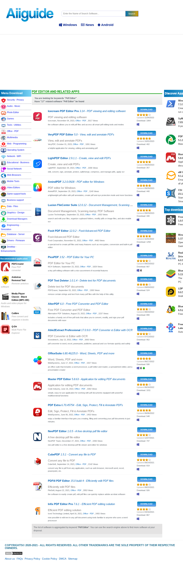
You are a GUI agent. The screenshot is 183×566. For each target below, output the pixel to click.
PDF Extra (85, 405)
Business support (15, 200)
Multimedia (12, 137)
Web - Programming (16, 143)
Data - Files (12, 206)
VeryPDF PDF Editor (81, 134)
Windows (70, 25)
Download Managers (17, 219)
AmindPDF (76, 181)
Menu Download (12, 93)
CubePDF (72, 454)
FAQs (20, 558)
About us (10, 558)
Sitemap (72, 558)
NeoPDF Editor (77, 431)
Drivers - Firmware (16, 240)
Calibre (15, 313)
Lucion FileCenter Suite (101, 205)
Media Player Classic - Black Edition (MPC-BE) (20, 296)
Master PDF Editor (86, 379)
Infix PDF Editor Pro (81, 504)
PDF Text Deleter (82, 280)
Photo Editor (13, 112)
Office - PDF (13, 131)
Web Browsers (14, 175)
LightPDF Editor (79, 158)
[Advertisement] (91, 61)
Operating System (15, 150)
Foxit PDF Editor (79, 230)
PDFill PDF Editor (81, 480)
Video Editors (13, 187)
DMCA (62, 558)
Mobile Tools (13, 181)
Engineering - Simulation (10, 227)
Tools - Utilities (14, 125)
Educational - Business (18, 162)
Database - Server (16, 234)
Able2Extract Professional (90, 330)
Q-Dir (14, 326)
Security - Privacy (15, 100)
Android (107, 25)
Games (10, 118)
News (90, 25)
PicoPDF (71, 257)
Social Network (14, 168)
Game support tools (16, 194)
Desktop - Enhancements (8, 249)
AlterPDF (78, 303)
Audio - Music (13, 106)
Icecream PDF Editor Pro (87, 111)
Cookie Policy (49, 558)
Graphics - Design (15, 212)
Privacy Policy (32, 558)
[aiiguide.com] (30, 6)
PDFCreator (18, 264)
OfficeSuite (81, 353)
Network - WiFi (14, 156)
